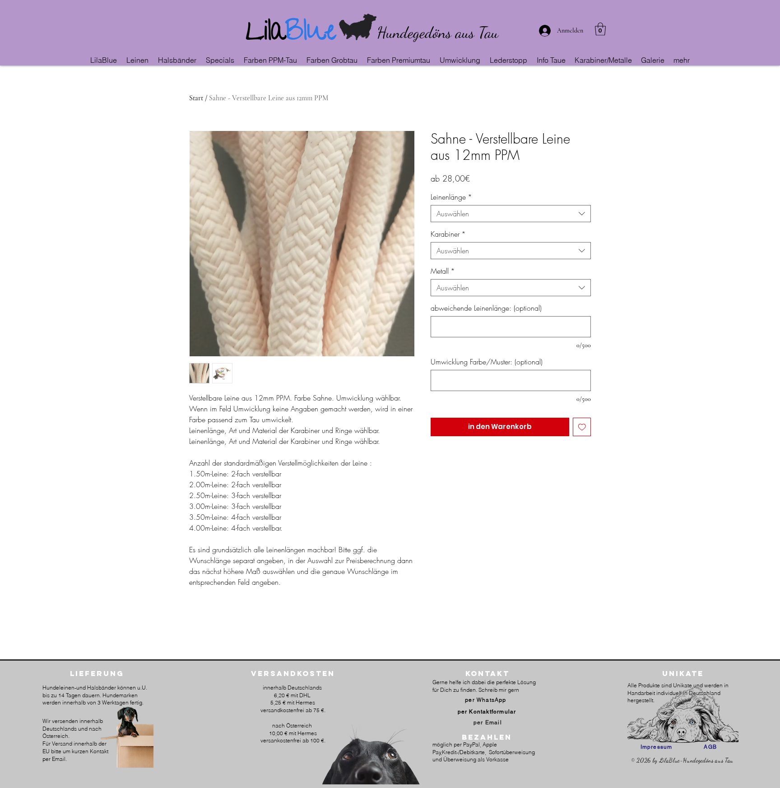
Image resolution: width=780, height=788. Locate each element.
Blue (310, 34)
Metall (443, 270)
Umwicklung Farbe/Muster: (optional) (487, 361)
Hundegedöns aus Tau (437, 32)
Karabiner (448, 233)
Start (196, 98)
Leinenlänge (451, 196)
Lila (265, 34)
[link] (600, 29)
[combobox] (511, 213)
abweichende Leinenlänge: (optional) (486, 307)
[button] (137, 60)
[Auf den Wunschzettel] (582, 427)
